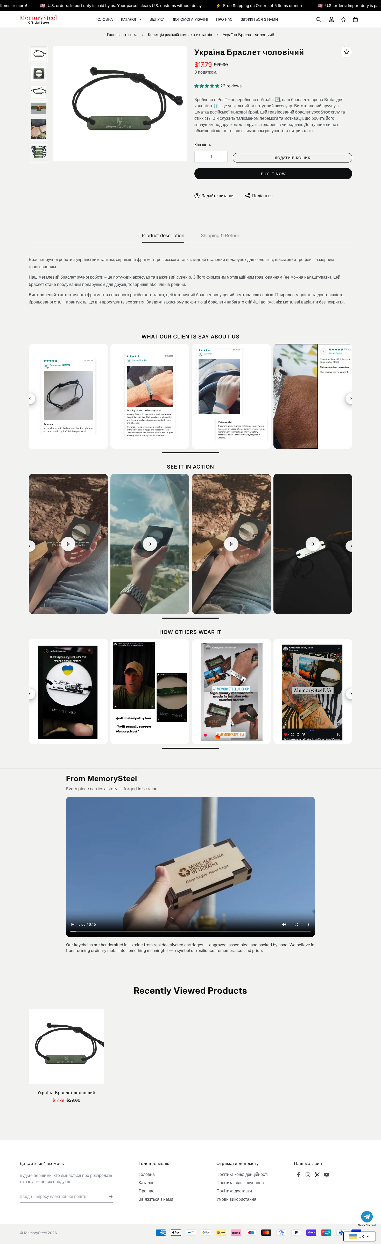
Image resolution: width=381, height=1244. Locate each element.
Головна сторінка (122, 34)
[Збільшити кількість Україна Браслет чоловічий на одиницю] (221, 157)
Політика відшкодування (240, 1182)
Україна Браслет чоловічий (66, 1092)
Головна (104, 19)
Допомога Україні (190, 19)
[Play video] (68, 543)
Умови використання (236, 1199)
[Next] (351, 398)
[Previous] (30, 398)
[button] (354, 19)
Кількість (202, 144)
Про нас (224, 19)
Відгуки (157, 19)
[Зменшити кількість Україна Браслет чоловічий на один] (200, 157)
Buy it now (273, 174)
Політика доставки (234, 1190)
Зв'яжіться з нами (259, 19)
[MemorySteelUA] (38, 19)
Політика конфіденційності (242, 1174)
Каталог (129, 19)
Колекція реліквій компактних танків (180, 34)
